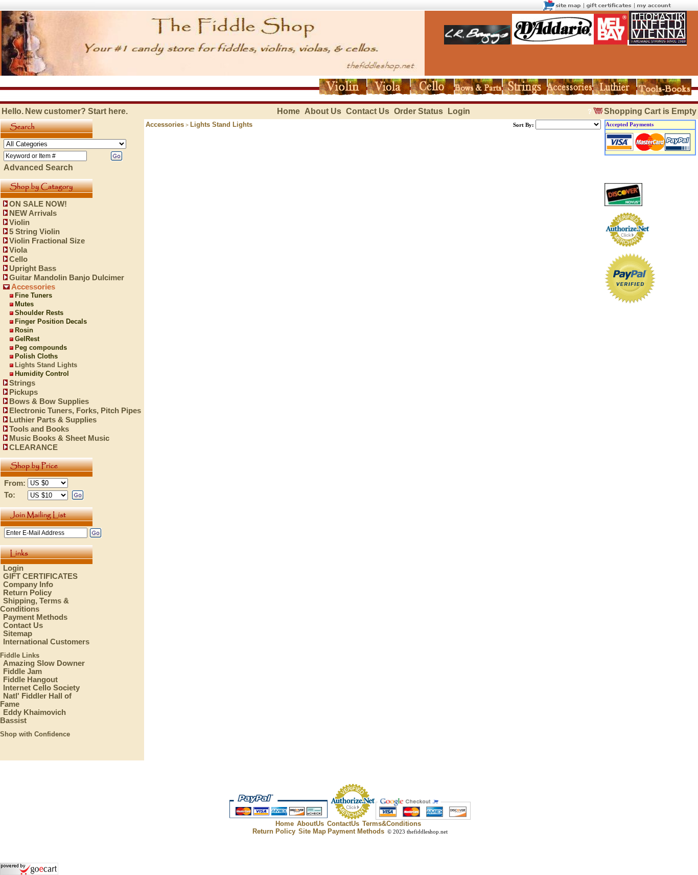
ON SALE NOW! (38, 204)
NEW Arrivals (33, 213)
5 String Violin (34, 232)
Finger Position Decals (51, 321)
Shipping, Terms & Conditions (34, 605)
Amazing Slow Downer (44, 663)
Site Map (312, 831)
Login (459, 111)
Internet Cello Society (41, 688)
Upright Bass (32, 268)
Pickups (23, 392)
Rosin (24, 330)
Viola (18, 250)
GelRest (27, 339)
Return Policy (27, 593)
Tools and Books (39, 429)
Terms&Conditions (391, 823)
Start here (107, 111)
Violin (19, 222)
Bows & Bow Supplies (49, 401)
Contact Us (367, 111)
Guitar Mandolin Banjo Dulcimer (66, 278)
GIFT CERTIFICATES (40, 576)
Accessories (33, 287)
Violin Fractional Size (47, 241)
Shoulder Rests (39, 313)
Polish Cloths (36, 356)
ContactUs (343, 823)
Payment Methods (35, 617)
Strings (22, 383)
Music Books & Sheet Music (59, 438)
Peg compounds (41, 347)
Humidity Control (42, 373)
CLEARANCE (33, 447)
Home (288, 111)
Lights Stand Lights (46, 365)
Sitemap (17, 634)
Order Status (418, 111)
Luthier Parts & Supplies (53, 420)
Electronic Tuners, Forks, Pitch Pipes (75, 411)
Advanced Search (38, 167)
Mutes (24, 304)
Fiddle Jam (22, 671)
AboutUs (310, 823)
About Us (323, 111)
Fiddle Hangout (30, 680)
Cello (18, 259)
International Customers (46, 642)
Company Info (28, 584)
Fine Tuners (33, 295)
